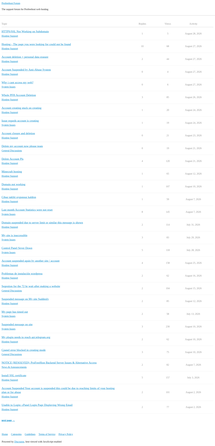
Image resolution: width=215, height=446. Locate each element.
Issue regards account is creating (20, 120)
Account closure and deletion (18, 133)
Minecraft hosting (12, 171)
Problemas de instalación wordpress (22, 273)
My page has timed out (15, 311)
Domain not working (13, 184)
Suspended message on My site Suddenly (25, 299)
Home (5, 434)
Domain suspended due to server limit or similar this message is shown (42, 222)
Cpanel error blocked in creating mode (24, 350)
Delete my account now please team (22, 146)
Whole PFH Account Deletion (19, 95)
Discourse (19, 441)
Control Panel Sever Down (17, 248)
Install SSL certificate (14, 375)
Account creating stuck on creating (21, 107)
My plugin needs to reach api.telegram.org (26, 337)
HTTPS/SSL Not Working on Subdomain (25, 31)
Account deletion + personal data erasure (25, 56)
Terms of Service (47, 434)
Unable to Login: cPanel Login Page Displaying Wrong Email (37, 405)
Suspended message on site (17, 324)
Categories (16, 434)
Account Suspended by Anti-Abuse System (26, 69)
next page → (8, 420)
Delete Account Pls (12, 158)
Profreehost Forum (11, 3)
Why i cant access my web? (17, 82)
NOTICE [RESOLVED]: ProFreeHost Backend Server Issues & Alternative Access (49, 362)
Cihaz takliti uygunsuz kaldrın (19, 197)
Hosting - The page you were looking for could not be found (36, 44)
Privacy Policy (66, 434)
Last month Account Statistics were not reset (27, 209)
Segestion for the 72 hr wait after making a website (31, 286)
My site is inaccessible (14, 235)
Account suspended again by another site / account (30, 260)
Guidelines (30, 434)
